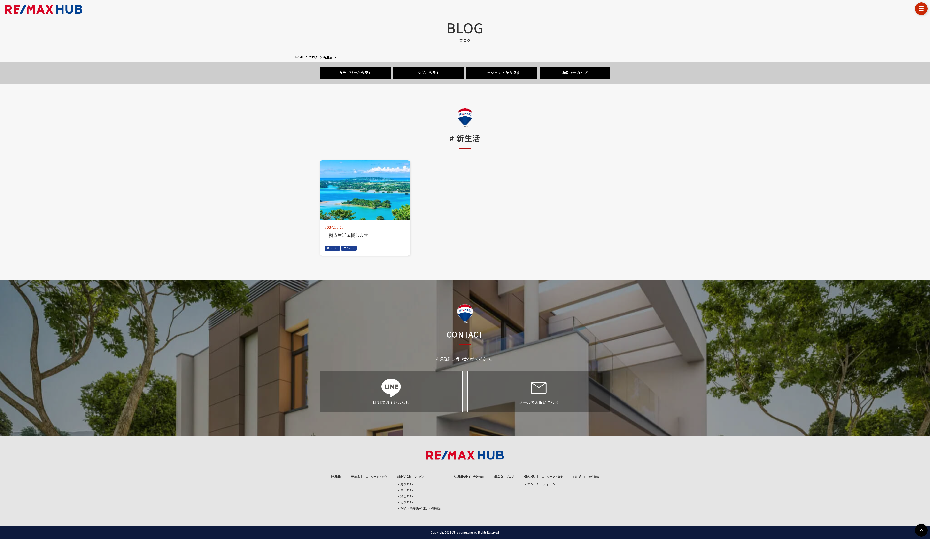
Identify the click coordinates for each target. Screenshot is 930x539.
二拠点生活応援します (346, 235)
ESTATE (586, 476)
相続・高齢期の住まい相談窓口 (422, 508)
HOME (336, 476)
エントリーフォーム (541, 484)
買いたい (332, 248)
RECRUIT (543, 476)
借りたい (406, 502)
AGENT (369, 476)
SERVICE (411, 476)
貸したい (406, 496)
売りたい (349, 248)
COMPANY (469, 476)
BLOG (504, 476)
